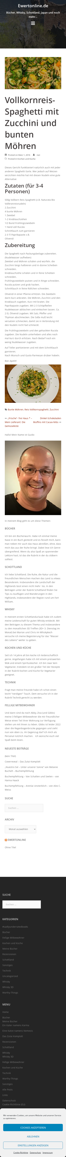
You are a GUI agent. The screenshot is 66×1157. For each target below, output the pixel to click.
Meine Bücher (9, 948)
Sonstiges (7, 965)
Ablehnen (33, 1136)
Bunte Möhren (15, 409)
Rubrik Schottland (36, 590)
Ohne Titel (10, 847)
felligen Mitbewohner (25, 716)
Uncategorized (10, 976)
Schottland (13, 567)
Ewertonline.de (33, 6)
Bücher (10, 528)
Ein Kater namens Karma (15, 1025)
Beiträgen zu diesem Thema (25, 624)
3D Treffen (32, 628)
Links (5, 1095)
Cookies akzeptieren (33, 1127)
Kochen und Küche (26, 158)
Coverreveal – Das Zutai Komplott (22, 761)
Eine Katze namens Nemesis (17, 1030)
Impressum (48, 1152)
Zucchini (54, 409)
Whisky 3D (7, 987)
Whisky (9, 609)
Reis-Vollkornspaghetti (37, 409)
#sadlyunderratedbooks (15, 926)
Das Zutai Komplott (12, 1036)
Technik (10, 682)
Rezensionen (9, 954)
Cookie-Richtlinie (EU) (13, 1104)
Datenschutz (35, 1152)
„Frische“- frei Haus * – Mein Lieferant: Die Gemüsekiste (18, 422)
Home (5, 1012)
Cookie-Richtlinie (20, 1152)
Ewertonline (17, 840)
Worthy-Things (10, 992)
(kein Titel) (10, 756)
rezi (38, 154)
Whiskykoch (46, 632)
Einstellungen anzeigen (33, 1145)
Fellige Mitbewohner (20, 705)
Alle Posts (7, 1089)
